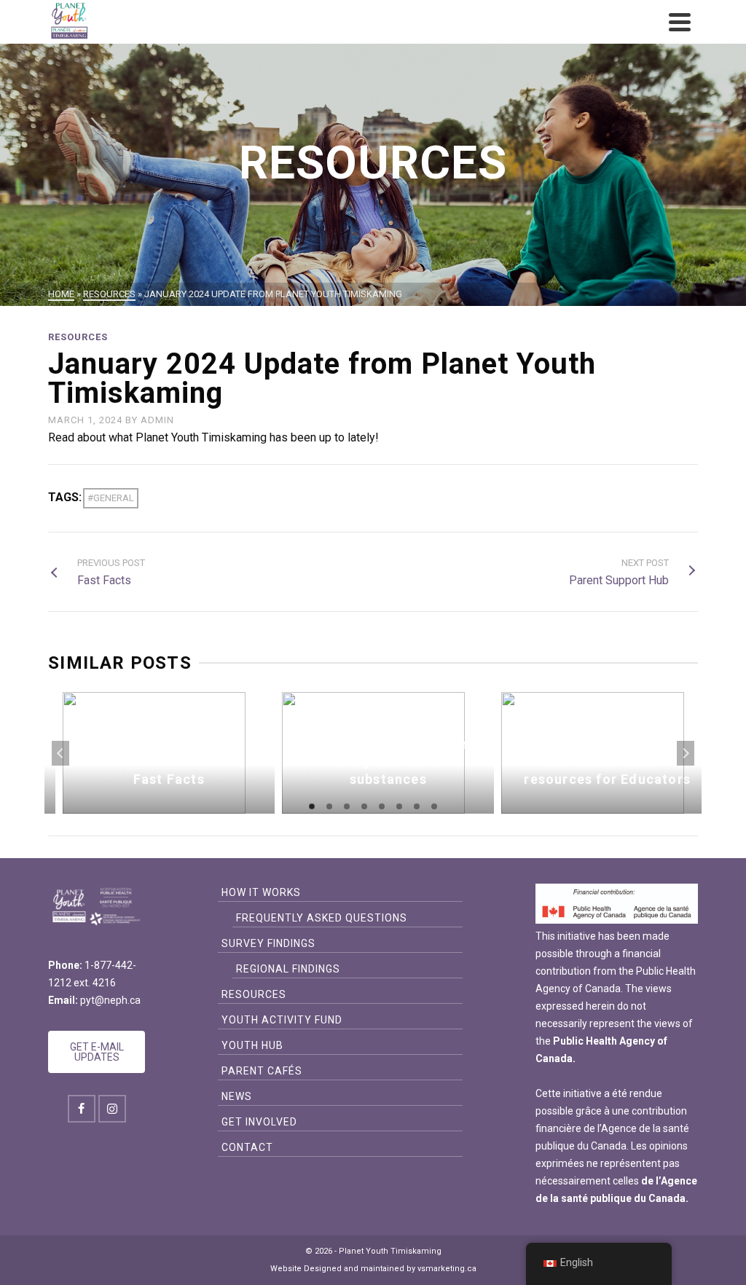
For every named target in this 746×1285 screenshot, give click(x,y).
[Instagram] (112, 1109)
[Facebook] (81, 1109)
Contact (247, 1147)
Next (685, 753)
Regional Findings (288, 969)
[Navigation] (679, 22)
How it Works (261, 892)
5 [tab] (381, 806)
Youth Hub (252, 1045)
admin (157, 419)
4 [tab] (364, 806)
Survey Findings (268, 943)
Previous (60, 753)
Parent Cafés (261, 1071)
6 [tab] (399, 806)
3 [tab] (346, 806)
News (236, 1096)
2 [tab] (329, 806)
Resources (78, 336)
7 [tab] (416, 806)
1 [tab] (312, 806)
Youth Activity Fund (281, 1020)
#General (110, 497)
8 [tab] (434, 806)
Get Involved (259, 1122)
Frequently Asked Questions (321, 918)
